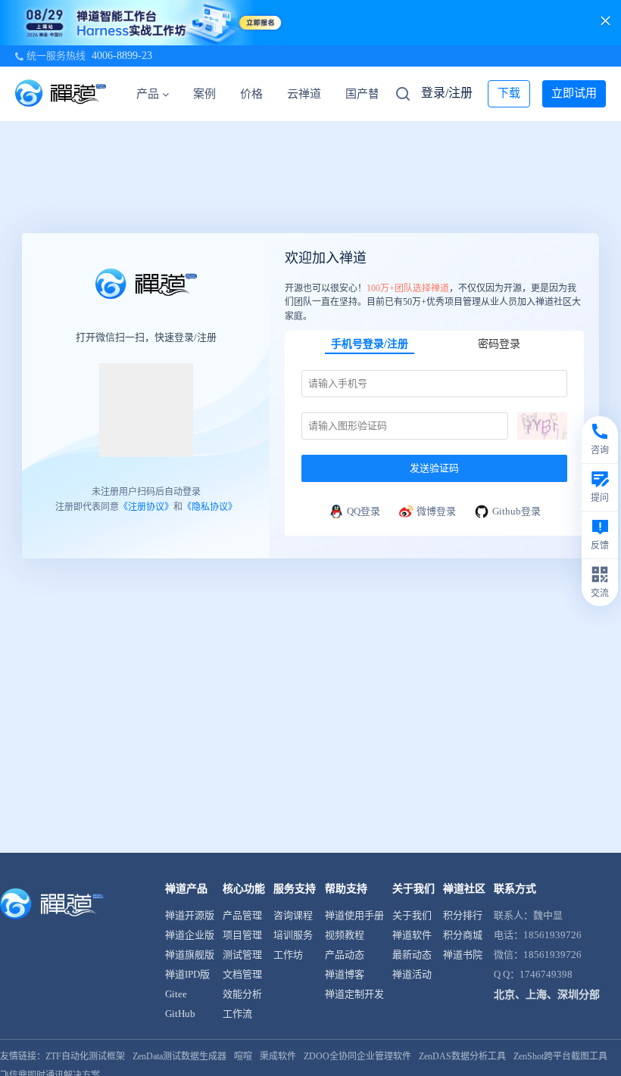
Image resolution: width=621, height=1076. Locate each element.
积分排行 (462, 915)
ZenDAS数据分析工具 (462, 1056)
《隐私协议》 (210, 507)
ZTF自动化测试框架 (85, 1056)
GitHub (180, 1013)
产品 (147, 94)
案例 (204, 94)
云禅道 (304, 94)
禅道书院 (462, 954)
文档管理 (242, 974)
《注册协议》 (146, 507)
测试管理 (242, 954)
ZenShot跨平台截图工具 (560, 1056)
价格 (251, 94)
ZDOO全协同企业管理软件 (357, 1056)
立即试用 (574, 93)
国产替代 (368, 94)
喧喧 (243, 1056)
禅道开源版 (189, 915)
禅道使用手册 (354, 915)
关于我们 (412, 915)
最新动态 (412, 954)
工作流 (237, 1013)
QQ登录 (363, 511)
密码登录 (499, 344)
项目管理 (242, 935)
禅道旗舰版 (189, 954)
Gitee (176, 994)
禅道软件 (412, 935)
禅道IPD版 (187, 974)
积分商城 (462, 935)
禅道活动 (412, 974)
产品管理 (242, 915)
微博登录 (436, 511)
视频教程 (344, 935)
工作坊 (288, 954)
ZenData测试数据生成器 (179, 1056)
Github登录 (516, 511)
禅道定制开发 (354, 994)
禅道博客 (344, 974)
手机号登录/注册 (369, 344)
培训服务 (293, 935)
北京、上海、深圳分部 (547, 994)
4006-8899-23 (122, 55)
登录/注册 (447, 92)
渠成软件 (278, 1056)
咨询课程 (293, 915)
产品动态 (344, 954)
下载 (509, 93)
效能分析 (242, 994)
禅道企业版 (189, 935)
